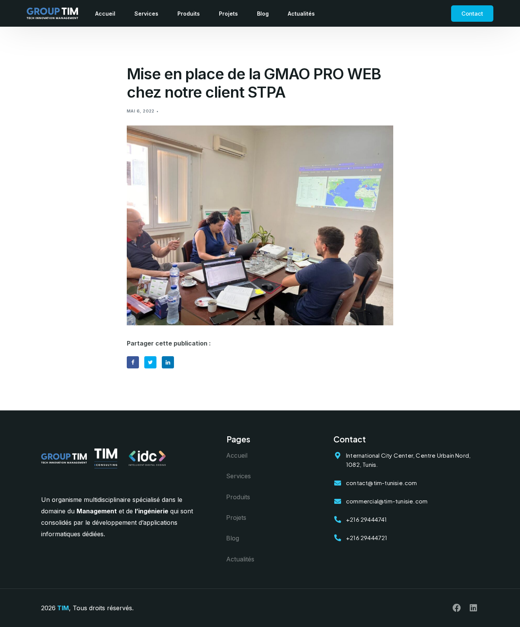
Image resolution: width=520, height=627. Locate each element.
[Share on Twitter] (150, 362)
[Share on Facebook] (133, 362)
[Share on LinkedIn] (168, 362)
